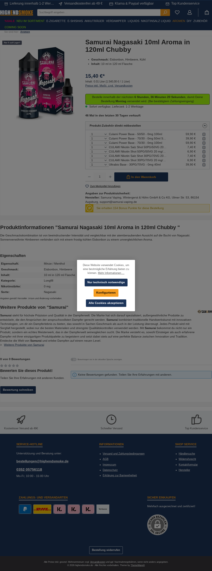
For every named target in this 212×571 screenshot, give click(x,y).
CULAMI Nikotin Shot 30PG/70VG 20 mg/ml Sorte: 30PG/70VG (138, 160)
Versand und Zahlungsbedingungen (124, 453)
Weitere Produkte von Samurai (24, 344)
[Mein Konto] (189, 12)
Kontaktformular (188, 464)
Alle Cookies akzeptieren (106, 303)
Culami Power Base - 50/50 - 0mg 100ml (135, 134)
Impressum (109, 464)
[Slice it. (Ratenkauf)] (59, 509)
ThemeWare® (138, 565)
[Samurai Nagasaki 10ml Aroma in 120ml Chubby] (43, 82)
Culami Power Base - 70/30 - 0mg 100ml (135, 142)
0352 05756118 (29, 469)
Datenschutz (110, 470)
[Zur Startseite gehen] (16, 12)
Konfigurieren (106, 292)
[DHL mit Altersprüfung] (42, 509)
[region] (43, 82)
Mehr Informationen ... (111, 273)
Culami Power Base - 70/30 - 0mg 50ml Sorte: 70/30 (138, 138)
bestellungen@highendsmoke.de (42, 461)
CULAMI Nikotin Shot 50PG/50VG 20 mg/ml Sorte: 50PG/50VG (138, 151)
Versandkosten (97, 562)
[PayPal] (25, 509)
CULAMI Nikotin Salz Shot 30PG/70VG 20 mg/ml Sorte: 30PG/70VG (138, 155)
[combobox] (99, 12)
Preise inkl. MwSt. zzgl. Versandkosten (108, 85)
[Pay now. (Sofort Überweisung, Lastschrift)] (74, 509)
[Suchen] (165, 12)
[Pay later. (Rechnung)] (88, 509)
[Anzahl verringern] (89, 176)
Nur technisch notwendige (106, 282)
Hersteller (184, 470)
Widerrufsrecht (187, 459)
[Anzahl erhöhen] (110, 176)
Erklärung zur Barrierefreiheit (120, 475)
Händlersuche (187, 453)
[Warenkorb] (207, 12)
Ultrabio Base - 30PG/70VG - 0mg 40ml (135, 164)
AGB (105, 459)
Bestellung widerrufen (106, 550)
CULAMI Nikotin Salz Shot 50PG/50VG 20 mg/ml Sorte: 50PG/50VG (138, 147)
